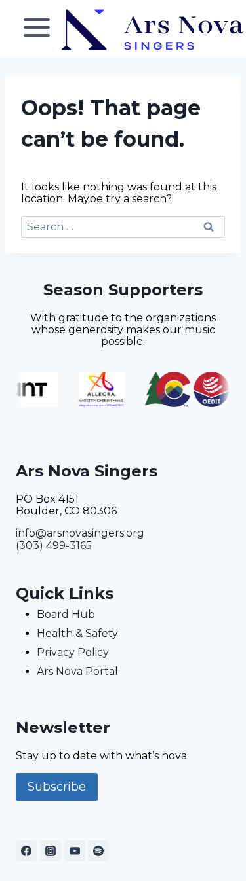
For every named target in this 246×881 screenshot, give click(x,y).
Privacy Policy (73, 652)
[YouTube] (74, 850)
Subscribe (57, 787)
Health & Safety (77, 633)
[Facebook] (26, 850)
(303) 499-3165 (54, 545)
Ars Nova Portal (77, 671)
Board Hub (66, 614)
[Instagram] (50, 850)
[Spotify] (98, 850)
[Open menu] (37, 28)
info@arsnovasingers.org (80, 533)
